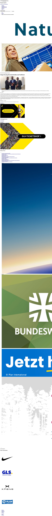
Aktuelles (3, 5)
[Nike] (7, 465)
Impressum (3, 510)
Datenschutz (3, 511)
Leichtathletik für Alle (4, 7)
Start (2, 12)
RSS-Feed (3, 512)
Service (2, 9)
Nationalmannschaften (4, 6)
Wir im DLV (3, 8)
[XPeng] (7, 494)
